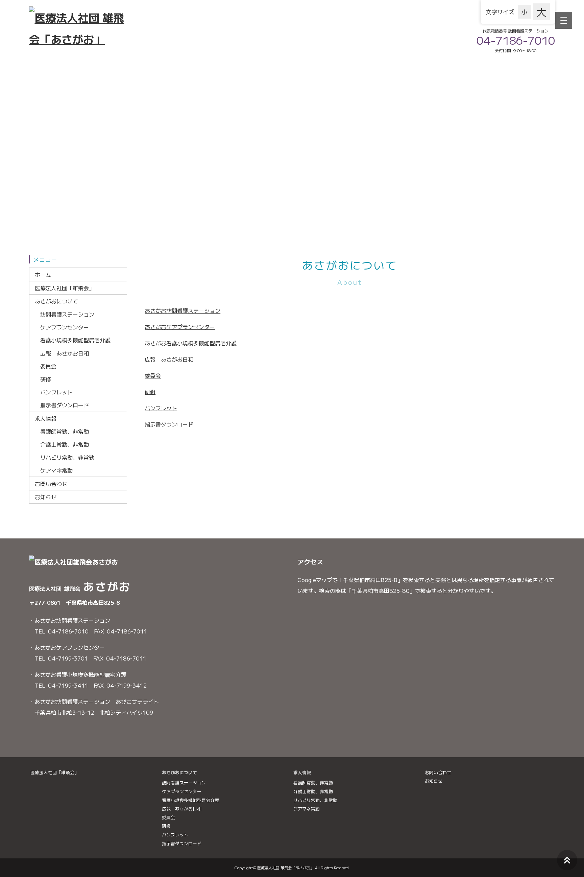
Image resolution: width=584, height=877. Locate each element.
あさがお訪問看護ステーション (182, 310)
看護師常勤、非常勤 (53, 181)
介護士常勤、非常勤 (53, 189)
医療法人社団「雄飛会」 (59, 77)
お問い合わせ (45, 216)
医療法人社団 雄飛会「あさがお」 (285, 867)
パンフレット (45, 150)
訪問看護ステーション (56, 102)
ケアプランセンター (53, 110)
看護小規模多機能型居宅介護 (64, 118)
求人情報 (40, 169)
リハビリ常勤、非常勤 (56, 197)
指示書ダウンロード (53, 159)
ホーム (37, 63)
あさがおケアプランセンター (180, 327)
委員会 (37, 134)
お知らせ (40, 229)
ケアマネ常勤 (45, 205)
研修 (34, 142)
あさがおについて (50, 90)
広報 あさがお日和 (53, 126)
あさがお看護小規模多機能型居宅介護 (191, 343)
